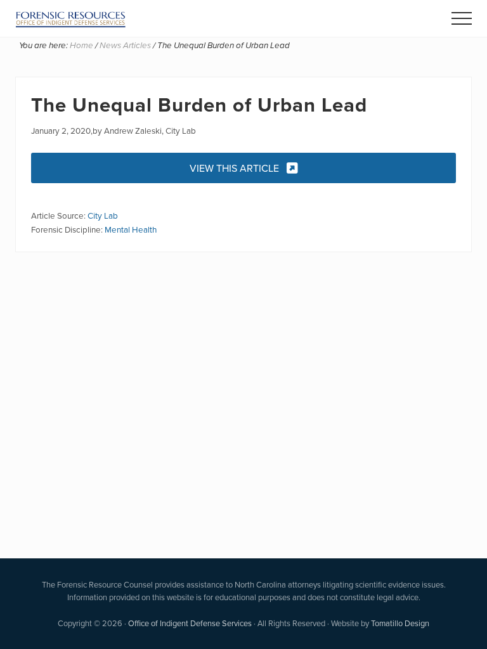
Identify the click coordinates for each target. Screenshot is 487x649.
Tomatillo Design (400, 623)
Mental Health (131, 229)
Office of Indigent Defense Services (190, 623)
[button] (461, 18)
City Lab (103, 215)
